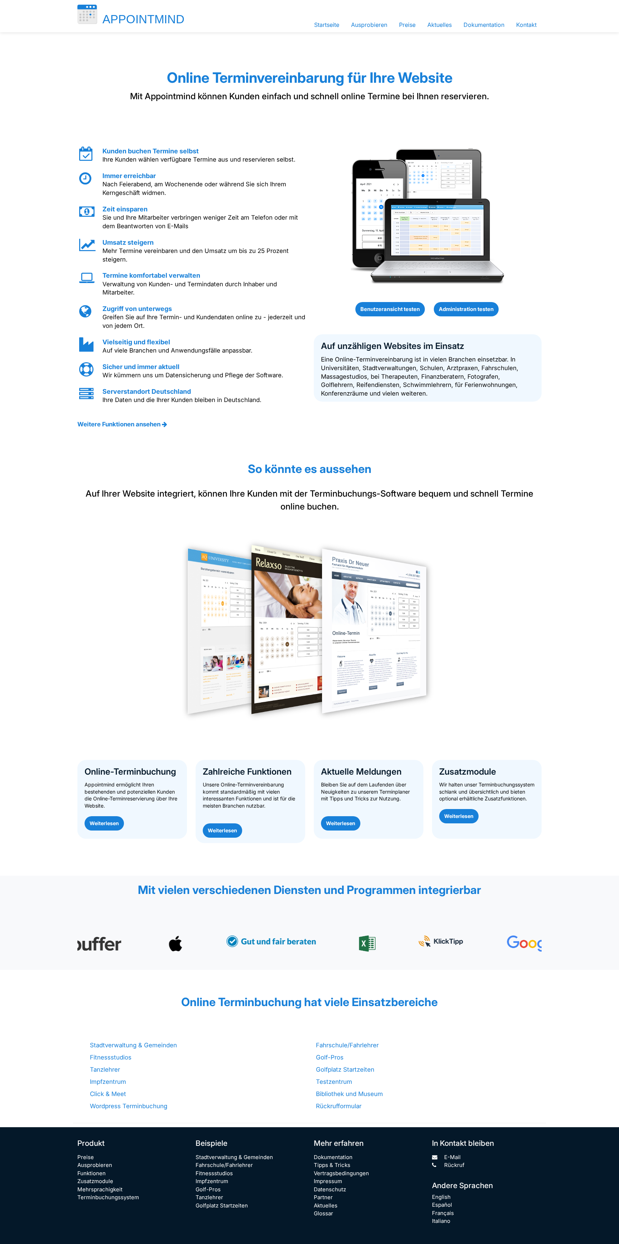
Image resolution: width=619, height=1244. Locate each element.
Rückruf (454, 1165)
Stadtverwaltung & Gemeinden (133, 1045)
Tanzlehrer (105, 1069)
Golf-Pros (330, 1057)
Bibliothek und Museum (349, 1093)
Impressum (328, 1181)
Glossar (323, 1213)
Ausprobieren (369, 24)
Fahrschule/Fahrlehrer (347, 1045)
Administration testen (466, 309)
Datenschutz (330, 1189)
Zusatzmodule (95, 1181)
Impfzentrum (108, 1081)
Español (442, 1204)
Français (443, 1213)
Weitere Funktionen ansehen (119, 424)
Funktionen (91, 1173)
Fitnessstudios (110, 1057)
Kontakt (526, 24)
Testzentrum (334, 1081)
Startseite (326, 24)
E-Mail (452, 1157)
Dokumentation (484, 24)
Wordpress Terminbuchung (128, 1106)
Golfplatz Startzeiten (345, 1069)
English (441, 1196)
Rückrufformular (338, 1106)
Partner (323, 1197)
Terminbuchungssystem (108, 1197)
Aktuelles (439, 24)
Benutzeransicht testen (390, 309)
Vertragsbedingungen (341, 1173)
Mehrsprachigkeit (100, 1189)
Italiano (441, 1220)
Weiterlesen (104, 823)
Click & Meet (108, 1093)
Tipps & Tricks (332, 1165)
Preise (407, 24)
